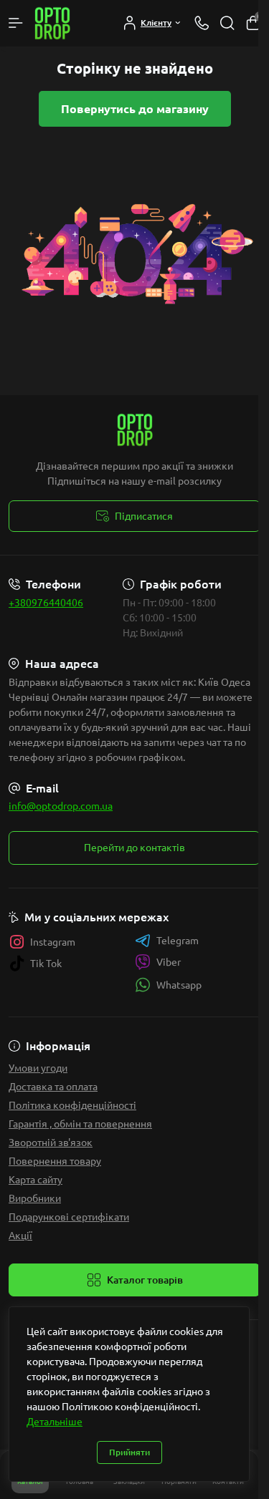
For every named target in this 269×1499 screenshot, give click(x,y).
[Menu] (16, 23)
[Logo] (52, 23)
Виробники (35, 1198)
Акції (20, 1235)
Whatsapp (179, 985)
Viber (168, 962)
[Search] (227, 23)
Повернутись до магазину (135, 108)
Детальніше (54, 1421)
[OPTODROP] (134, 429)
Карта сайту (35, 1179)
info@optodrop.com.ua (61, 806)
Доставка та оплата (53, 1086)
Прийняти (129, 1452)
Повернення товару (55, 1161)
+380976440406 (46, 602)
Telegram (177, 940)
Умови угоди (38, 1068)
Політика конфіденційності (72, 1105)
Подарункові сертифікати (69, 1217)
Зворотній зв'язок (51, 1142)
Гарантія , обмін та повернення (80, 1124)
